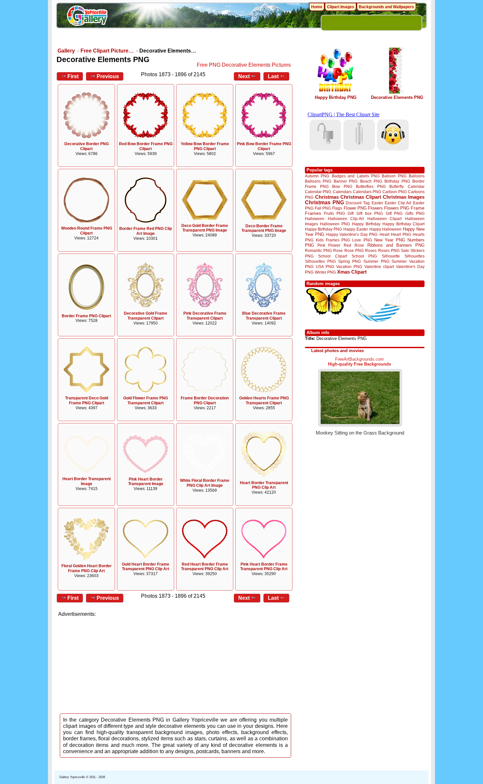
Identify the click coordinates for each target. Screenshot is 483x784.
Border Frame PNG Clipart (86, 316)
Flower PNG (355, 208)
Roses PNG (389, 250)
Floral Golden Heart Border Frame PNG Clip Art (86, 568)
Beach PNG (371, 181)
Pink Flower (328, 245)
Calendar (416, 186)
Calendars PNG (367, 192)
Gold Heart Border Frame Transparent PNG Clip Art (145, 566)
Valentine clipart (379, 266)
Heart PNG (401, 234)
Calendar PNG (318, 192)
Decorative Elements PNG (397, 97)
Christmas (327, 197)
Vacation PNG (349, 266)
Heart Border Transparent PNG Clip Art (264, 485)
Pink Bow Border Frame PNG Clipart (264, 146)
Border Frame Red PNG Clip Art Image (145, 231)
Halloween (314, 218)
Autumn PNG (317, 176)
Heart (384, 234)
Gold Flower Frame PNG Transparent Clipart (145, 400)
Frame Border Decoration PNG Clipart (205, 400)
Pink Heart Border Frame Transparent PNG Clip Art (264, 566)
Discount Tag (358, 203)
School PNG (364, 256)
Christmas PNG (324, 202)
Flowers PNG (396, 208)
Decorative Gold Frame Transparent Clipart (145, 316)
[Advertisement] (176, 663)
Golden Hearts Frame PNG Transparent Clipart (264, 400)
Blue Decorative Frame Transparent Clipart (264, 316)
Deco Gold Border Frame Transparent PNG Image (204, 228)
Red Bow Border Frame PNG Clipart (145, 146)
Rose (338, 250)
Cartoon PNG (394, 192)
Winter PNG (325, 272)
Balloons (417, 176)
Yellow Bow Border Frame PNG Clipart (205, 146)
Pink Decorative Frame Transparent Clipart (204, 316)
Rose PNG (354, 250)
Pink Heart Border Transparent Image (145, 481)
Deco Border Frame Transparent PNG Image (264, 228)
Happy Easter (355, 229)
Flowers (375, 208)
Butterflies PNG (371, 186)
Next (244, 76)
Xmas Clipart (352, 272)
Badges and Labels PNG (356, 176)
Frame (418, 208)
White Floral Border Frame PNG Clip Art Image (204, 483)
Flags (337, 208)
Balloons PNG (318, 181)
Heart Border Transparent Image (86, 481)
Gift (351, 213)
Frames (313, 213)
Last (273, 76)
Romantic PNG (318, 250)
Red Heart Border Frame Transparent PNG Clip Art (204, 566)
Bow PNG (342, 186)
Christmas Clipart (360, 197)
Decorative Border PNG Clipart (86, 146)
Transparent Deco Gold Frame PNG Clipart (86, 400)
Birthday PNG (397, 181)
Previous (108, 76)
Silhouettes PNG (320, 261)
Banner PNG (345, 181)
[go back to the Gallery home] (87, 17)
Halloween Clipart (384, 218)
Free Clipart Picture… (107, 51)
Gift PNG (394, 213)
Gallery (66, 51)
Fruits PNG (334, 213)
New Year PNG (389, 239)
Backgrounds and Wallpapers (386, 7)
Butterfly (396, 186)
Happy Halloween (385, 229)
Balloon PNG (394, 176)
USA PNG (325, 266)
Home (316, 7)
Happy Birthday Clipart (403, 224)
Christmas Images (404, 197)
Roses (371, 250)
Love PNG (362, 240)
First (73, 76)
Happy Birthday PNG (335, 97)
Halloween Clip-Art (346, 218)
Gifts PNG (415, 213)
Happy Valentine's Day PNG (352, 234)
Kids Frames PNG (333, 240)
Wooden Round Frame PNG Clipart (86, 230)
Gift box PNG (369, 213)
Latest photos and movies (337, 350)
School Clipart (332, 256)
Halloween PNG (335, 224)
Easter (377, 203)
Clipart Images (340, 7)
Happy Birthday (366, 224)
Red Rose (354, 245)
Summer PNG (376, 261)
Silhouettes (414, 256)
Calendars (342, 192)
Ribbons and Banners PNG (396, 245)
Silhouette (391, 256)
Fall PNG (323, 208)
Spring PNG (349, 261)
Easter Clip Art (398, 203)
